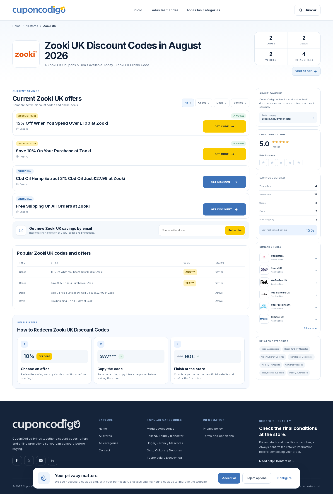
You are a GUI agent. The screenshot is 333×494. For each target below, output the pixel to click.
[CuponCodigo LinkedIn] (52, 460)
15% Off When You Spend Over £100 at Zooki (62, 123)
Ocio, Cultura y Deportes (272, 357)
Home (16, 26)
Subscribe (234, 230)
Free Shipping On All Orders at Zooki (53, 205)
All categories (108, 443)
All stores (32, 26)
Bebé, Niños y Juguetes (272, 373)
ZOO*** (190, 272)
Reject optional (256, 478)
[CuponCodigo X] (29, 460)
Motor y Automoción (298, 373)
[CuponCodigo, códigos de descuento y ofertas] (39, 10)
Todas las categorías (203, 10)
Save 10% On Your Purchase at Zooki (53, 150)
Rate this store (267, 155)
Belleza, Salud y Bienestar (165, 436)
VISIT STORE (303, 71)
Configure (284, 478)
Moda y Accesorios (270, 349)
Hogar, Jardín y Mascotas (296, 349)
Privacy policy (213, 428)
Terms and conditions (218, 436)
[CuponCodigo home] (46, 424)
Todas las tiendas (164, 10)
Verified (240, 102)
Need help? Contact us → (277, 461)
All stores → (310, 328)
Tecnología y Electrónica (301, 357)
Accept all (229, 478)
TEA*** (189, 283)
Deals (222, 102)
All (188, 102)
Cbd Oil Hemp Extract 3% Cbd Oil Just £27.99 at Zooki (70, 178)
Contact (104, 450)
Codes (203, 102)
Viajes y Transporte (270, 365)
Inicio (137, 10)
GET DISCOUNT (221, 181)
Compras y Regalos (294, 365)
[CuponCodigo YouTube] (41, 460)
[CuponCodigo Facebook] (17, 460)
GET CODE (222, 126)
